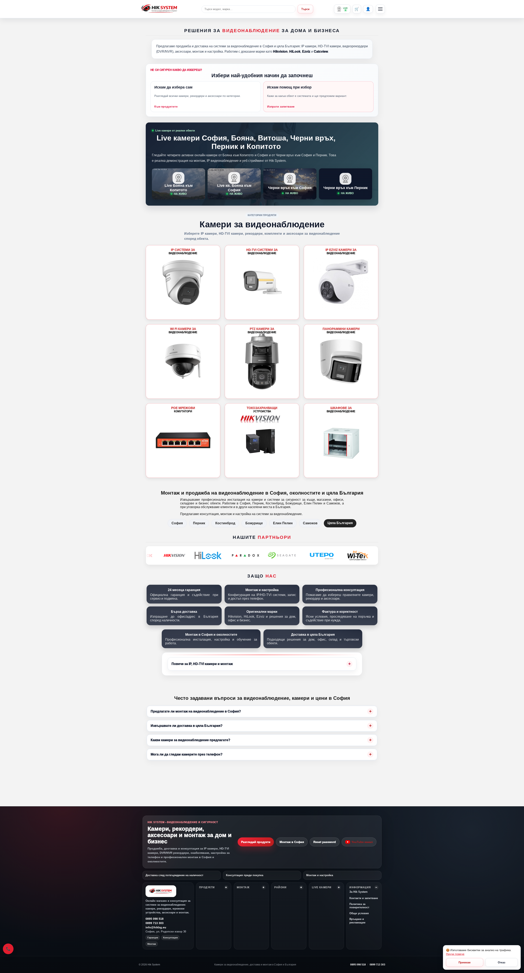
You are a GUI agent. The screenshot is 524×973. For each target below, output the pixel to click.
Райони (280, 887)
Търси (305, 9)
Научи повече (455, 954)
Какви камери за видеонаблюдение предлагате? (190, 740)
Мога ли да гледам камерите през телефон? (186, 754)
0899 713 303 (155, 923)
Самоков (310, 523)
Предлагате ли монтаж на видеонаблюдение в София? (196, 711)
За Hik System (358, 891)
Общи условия (359, 913)
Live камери (322, 887)
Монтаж (243, 887)
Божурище (254, 523)
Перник (199, 523)
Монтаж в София (292, 842)
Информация (360, 887)
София (177, 523)
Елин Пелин (283, 523)
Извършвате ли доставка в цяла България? (186, 725)
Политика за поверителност (359, 906)
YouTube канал (362, 842)
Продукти (207, 887)
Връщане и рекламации (357, 920)
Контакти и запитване (363, 898)
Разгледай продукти (255, 842)
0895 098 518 (155, 918)
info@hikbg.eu (156, 927)
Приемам (464, 962)
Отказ (501, 962)
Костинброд (225, 523)
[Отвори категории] (380, 9)
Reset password (324, 842)
